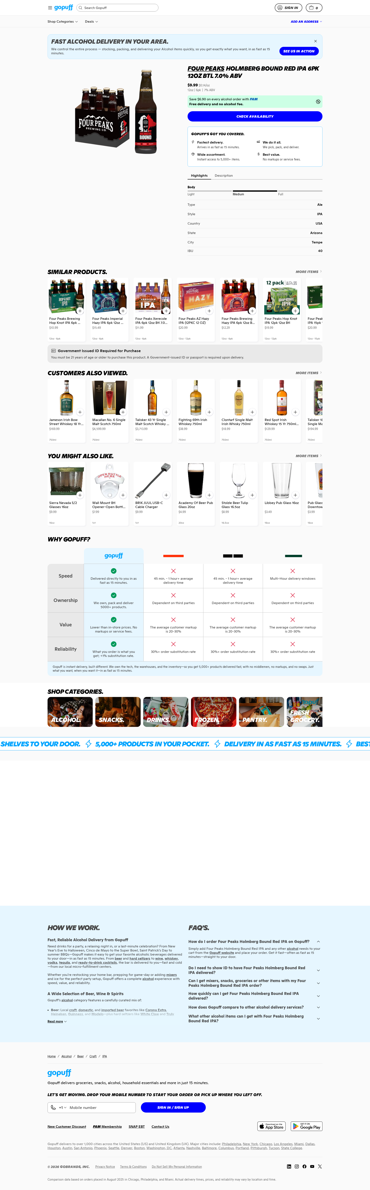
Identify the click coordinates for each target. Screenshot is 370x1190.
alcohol (292, 948)
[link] (63, 7)
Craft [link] (93, 1056)
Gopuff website (221, 952)
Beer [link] (80, 1056)
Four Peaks (206, 68)
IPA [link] (104, 1056)
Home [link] (52, 1056)
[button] (314, 7)
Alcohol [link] (66, 1056)
